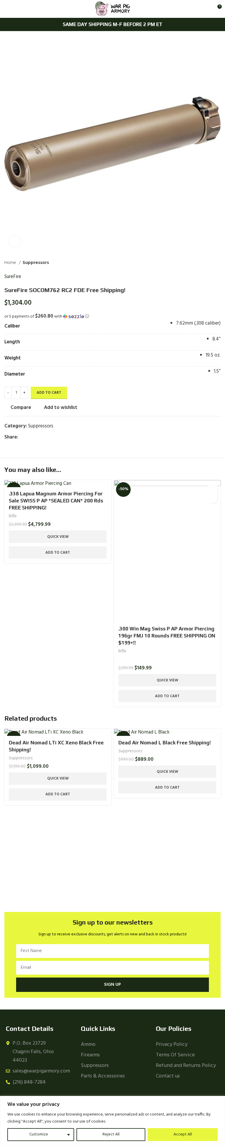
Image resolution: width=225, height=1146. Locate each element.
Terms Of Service (175, 1055)
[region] (112, 1121)
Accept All (182, 1134)
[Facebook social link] (23, 437)
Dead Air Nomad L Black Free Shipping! (164, 743)
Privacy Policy (172, 1044)
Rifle (13, 516)
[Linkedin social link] (43, 437)
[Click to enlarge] (15, 242)
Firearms (90, 1055)
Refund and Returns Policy (186, 1065)
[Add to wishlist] (212, 498)
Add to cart (49, 393)
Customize (38, 1134)
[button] (112, 316)
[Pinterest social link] (36, 437)
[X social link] (29, 437)
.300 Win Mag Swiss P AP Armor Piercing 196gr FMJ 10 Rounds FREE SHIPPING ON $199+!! (166, 636)
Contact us (168, 1076)
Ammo (88, 1044)
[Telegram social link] (50, 437)
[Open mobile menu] (6, 9)
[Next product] (218, 263)
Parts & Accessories (103, 1076)
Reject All (111, 1134)
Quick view (58, 537)
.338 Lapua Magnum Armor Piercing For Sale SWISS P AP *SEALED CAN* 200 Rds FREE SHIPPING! (56, 501)
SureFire (12, 277)
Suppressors (36, 263)
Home (10, 263)
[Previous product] (206, 263)
